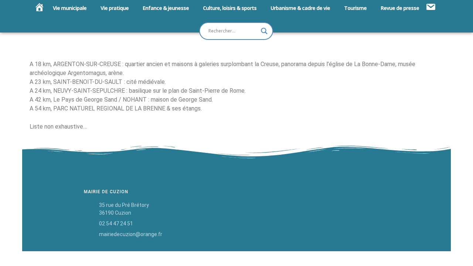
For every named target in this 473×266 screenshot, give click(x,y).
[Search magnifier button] (264, 31)
